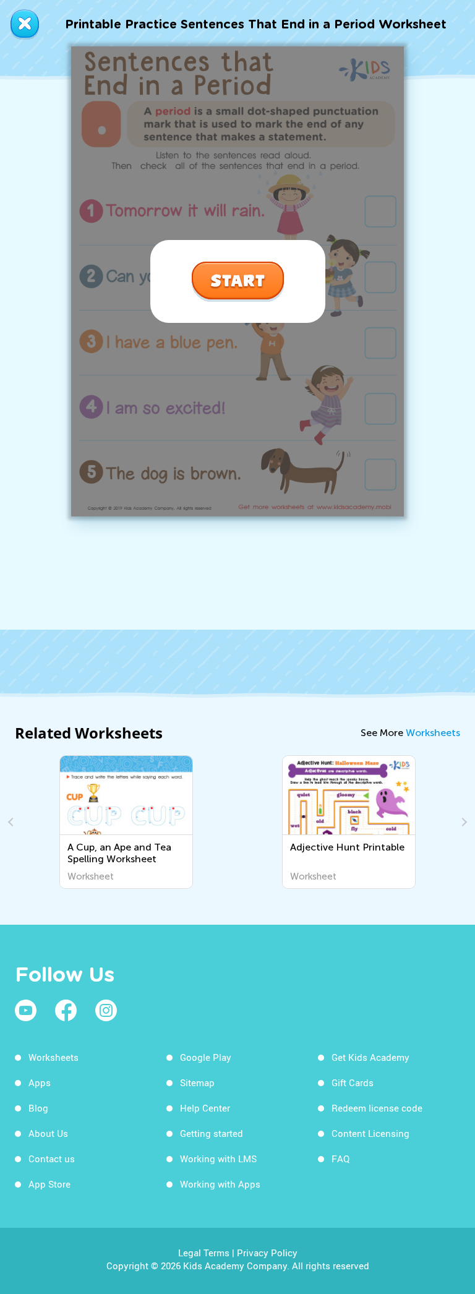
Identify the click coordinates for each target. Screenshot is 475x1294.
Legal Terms (203, 1252)
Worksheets (433, 733)
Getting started (211, 1133)
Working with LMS (218, 1158)
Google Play (205, 1057)
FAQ (340, 1158)
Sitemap (197, 1082)
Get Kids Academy (370, 1057)
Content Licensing (370, 1133)
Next (462, 822)
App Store (49, 1184)
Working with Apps (220, 1184)
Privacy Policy (267, 1252)
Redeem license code (377, 1108)
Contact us (51, 1158)
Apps (39, 1082)
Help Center (205, 1108)
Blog (38, 1108)
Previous (12, 822)
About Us (48, 1133)
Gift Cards (353, 1082)
